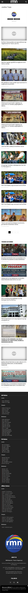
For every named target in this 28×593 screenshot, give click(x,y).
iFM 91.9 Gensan (5, 472)
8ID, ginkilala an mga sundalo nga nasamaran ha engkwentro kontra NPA (14, 83)
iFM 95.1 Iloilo (5, 460)
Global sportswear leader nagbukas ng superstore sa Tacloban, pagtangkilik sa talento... (11, 104)
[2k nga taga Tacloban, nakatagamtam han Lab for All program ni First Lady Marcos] (14, 157)
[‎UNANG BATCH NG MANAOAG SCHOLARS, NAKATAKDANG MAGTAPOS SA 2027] (14, 270)
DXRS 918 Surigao (6, 433)
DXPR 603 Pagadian (6, 432)
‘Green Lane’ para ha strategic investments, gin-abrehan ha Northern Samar (12, 223)
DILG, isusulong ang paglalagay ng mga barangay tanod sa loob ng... (11, 299)
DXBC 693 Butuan (6, 419)
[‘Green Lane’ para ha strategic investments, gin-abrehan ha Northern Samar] (14, 215)
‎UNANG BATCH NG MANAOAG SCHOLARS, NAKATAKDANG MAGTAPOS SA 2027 (12, 279)
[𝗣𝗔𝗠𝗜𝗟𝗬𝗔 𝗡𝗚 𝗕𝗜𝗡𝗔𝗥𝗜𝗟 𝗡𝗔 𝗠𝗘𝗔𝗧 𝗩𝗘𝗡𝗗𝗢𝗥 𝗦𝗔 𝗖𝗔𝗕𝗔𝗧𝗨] (14, 331)
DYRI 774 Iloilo (5, 411)
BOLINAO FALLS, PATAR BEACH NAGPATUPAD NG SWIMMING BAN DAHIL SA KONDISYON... (13, 384)
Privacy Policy (5, 590)
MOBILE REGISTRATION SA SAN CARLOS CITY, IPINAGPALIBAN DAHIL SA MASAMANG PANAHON (13, 363)
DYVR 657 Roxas (5, 413)
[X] (14, 582)
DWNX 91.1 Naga (5, 450)
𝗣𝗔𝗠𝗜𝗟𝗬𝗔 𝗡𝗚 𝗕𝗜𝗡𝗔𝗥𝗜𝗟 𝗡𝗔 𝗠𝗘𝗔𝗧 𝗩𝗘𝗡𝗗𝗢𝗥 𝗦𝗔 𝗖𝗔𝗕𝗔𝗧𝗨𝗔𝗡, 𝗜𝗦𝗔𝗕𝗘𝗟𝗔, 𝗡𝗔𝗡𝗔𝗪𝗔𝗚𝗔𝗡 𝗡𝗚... (12, 340)
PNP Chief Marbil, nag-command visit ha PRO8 (13, 204)
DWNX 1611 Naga (6, 402)
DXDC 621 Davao (5, 423)
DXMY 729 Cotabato (6, 422)
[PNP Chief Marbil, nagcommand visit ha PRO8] (14, 177)
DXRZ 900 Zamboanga (7, 435)
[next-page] (18, 232)
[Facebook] (10, 582)
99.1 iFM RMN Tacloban (7, 462)
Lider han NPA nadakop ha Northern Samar (12, 146)
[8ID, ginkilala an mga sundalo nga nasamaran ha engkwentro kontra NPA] (14, 75)
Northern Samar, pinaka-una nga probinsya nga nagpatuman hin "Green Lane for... (13, 42)
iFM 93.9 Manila (5, 449)
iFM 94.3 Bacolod (6, 457)
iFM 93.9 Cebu (5, 459)
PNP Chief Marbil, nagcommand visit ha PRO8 (13, 185)
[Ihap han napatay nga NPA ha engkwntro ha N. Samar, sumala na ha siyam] (14, 54)
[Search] (26, 2)
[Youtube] (17, 582)
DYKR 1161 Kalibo (6, 412)
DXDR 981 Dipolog (6, 425)
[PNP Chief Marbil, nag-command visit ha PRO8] (14, 196)
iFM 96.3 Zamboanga (6, 473)
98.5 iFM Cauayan (6, 452)
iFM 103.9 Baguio (5, 444)
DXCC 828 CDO (5, 421)
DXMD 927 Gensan (6, 426)
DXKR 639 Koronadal (6, 429)
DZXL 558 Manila (5, 401)
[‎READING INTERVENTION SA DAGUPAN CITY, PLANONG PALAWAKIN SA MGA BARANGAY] (14, 250)
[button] (2, 2)
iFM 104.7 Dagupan (6, 446)
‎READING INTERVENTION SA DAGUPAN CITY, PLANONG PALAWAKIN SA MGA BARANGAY (13, 258)
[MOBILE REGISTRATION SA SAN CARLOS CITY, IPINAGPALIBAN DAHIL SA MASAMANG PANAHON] (14, 353)
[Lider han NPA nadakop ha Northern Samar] (14, 138)
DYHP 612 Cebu (5, 409)
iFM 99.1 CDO (5, 469)
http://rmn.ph (14, 21)
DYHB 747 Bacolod (6, 408)
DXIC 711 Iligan (5, 428)
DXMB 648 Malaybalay (7, 431)
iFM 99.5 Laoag (5, 447)
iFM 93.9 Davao (5, 470)
